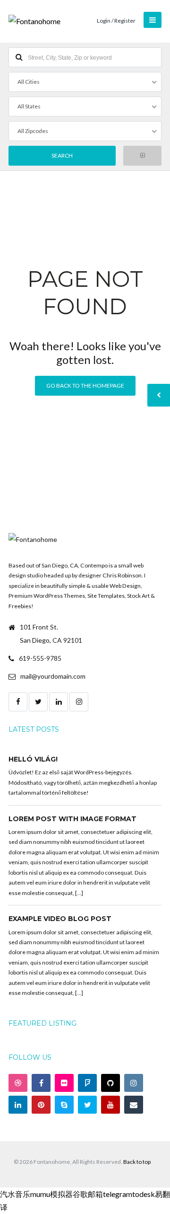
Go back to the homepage (85, 385)
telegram (117, 1193)
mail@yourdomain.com (52, 676)
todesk (143, 1193)
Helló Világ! (33, 759)
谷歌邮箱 (88, 1193)
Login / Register (116, 20)
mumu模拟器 (51, 1193)
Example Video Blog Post (59, 918)
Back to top (137, 1161)
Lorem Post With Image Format (72, 819)
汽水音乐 (15, 1193)
